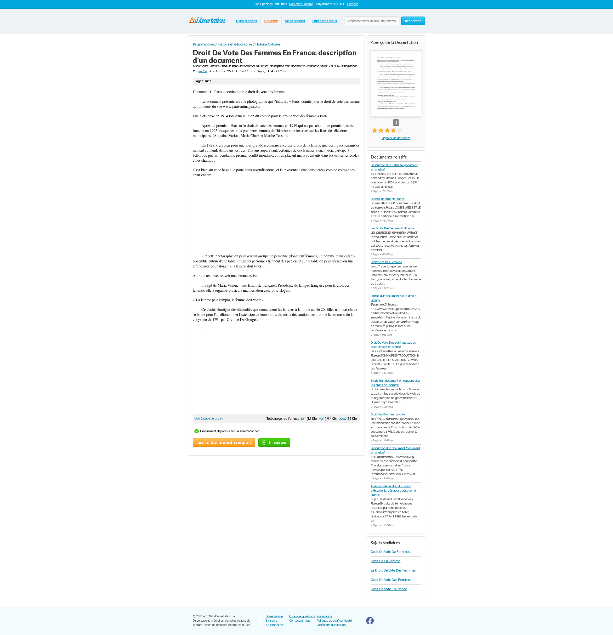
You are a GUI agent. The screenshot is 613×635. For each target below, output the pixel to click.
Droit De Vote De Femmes (390, 551)
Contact (352, 4)
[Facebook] (370, 623)
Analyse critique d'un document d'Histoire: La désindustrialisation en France (394, 490)
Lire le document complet (223, 442)
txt (303, 418)
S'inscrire (271, 20)
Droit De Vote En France (389, 589)
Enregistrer (277, 442)
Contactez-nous (324, 20)
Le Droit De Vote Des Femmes (393, 570)
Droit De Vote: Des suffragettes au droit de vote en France (393, 344)
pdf (321, 418)
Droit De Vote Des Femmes (391, 579)
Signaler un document (395, 138)
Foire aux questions (302, 616)
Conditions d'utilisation (331, 625)
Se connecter (295, 20)
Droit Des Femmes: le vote (388, 414)
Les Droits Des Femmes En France (392, 228)
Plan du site (324, 616)
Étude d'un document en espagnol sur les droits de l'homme (395, 383)
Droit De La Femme (385, 561)
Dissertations (246, 20)
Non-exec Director (301, 4)
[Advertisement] (276, 215)
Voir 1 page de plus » (208, 418)
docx (342, 418)
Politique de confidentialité (334, 620)
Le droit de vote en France (387, 199)
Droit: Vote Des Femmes (386, 262)
